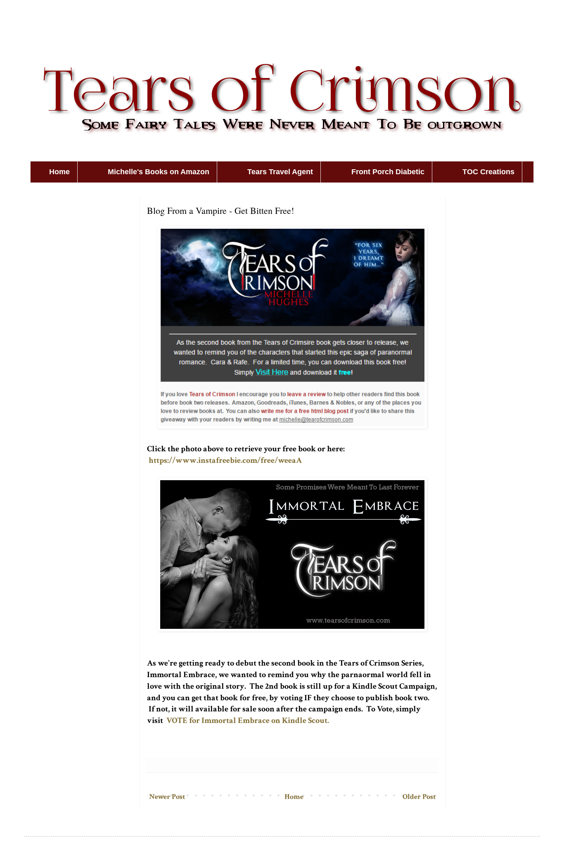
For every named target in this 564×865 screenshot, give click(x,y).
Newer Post (167, 796)
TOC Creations (488, 172)
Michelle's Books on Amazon (158, 172)
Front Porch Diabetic (387, 172)
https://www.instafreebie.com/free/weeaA (225, 460)
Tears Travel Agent (280, 172)
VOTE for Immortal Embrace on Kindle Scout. (247, 720)
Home (59, 172)
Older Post (419, 796)
